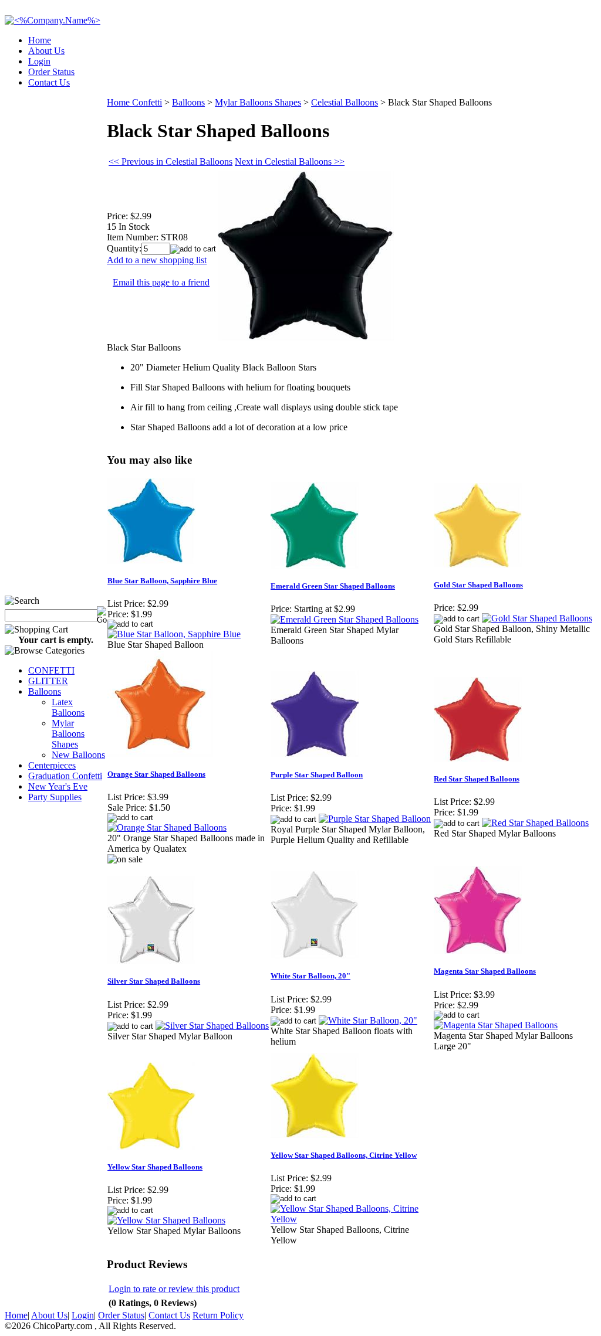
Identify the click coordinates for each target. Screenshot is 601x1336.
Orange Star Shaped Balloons (156, 774)
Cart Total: (554, 79)
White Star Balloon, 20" (310, 975)
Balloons (44, 691)
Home (39, 40)
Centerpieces (52, 765)
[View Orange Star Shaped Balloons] (167, 827)
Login (39, 61)
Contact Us (49, 82)
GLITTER (48, 681)
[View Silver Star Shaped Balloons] (212, 1026)
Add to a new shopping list (157, 260)
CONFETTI (51, 670)
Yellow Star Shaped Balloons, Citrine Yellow (344, 1155)
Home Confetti (134, 102)
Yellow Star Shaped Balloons (154, 1166)
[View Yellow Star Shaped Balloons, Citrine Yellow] (352, 1219)
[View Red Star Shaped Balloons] (535, 823)
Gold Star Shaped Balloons (478, 584)
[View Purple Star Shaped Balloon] (375, 819)
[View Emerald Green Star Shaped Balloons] (344, 619)
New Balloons (78, 755)
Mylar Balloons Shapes (68, 733)
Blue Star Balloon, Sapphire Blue (162, 580)
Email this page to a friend (161, 282)
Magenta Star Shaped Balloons (485, 971)
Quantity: (124, 248)
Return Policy (218, 1315)
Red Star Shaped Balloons (476, 778)
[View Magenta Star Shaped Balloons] (496, 1025)
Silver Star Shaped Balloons (153, 981)
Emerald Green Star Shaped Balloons (333, 586)
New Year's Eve (57, 786)
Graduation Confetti (65, 776)
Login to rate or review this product (174, 1289)
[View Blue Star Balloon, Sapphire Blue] (174, 634)
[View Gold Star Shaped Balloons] (537, 618)
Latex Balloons (68, 707)
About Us (46, 51)
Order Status (51, 72)
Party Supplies (55, 797)
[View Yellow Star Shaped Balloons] (166, 1220)
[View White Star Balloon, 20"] (368, 1020)
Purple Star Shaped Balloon (317, 774)
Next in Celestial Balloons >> (290, 161)
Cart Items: (490, 79)
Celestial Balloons (344, 102)
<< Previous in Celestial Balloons (170, 161)
